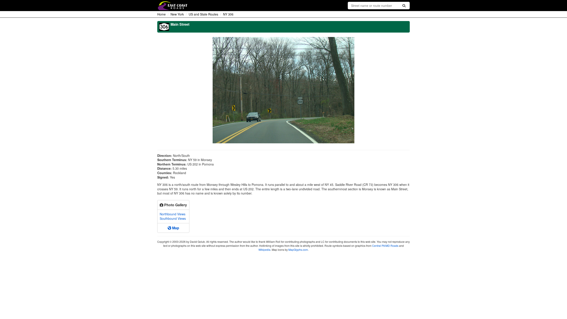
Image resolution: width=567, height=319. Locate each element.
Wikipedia (264, 249)
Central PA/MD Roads (385, 245)
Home (161, 14)
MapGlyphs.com (298, 249)
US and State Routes (203, 14)
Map (175, 227)
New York (177, 14)
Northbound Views (172, 214)
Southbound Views (173, 218)
